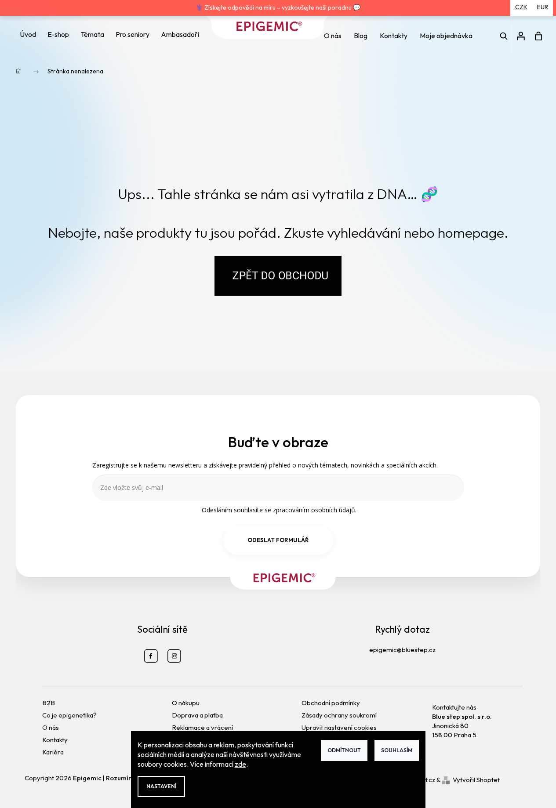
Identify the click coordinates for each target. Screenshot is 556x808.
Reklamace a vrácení (202, 727)
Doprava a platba (197, 715)
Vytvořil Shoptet (476, 779)
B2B (48, 703)
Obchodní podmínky (331, 703)
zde (240, 764)
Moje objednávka (446, 35)
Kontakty (393, 35)
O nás (333, 35)
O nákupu (186, 703)
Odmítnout (344, 750)
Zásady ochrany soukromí (339, 715)
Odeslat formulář (278, 539)
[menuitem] (28, 34)
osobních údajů (333, 510)
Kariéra (53, 752)
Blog (360, 35)
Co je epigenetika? (69, 715)
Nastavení (161, 786)
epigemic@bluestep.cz (402, 649)
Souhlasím (396, 750)
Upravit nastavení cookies (339, 727)
